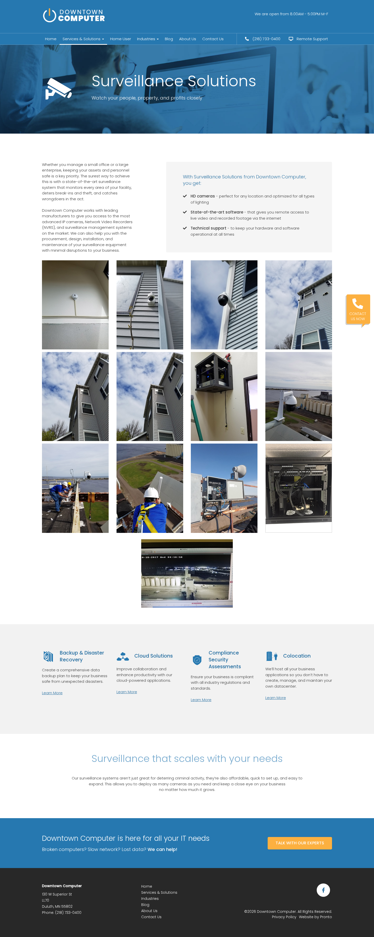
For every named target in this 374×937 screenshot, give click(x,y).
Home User (120, 38)
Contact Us (213, 38)
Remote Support (312, 38)
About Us (187, 38)
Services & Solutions (82, 38)
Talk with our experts (300, 843)
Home (50, 38)
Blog (169, 38)
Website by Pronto (315, 916)
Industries (146, 38)
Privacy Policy (284, 916)
